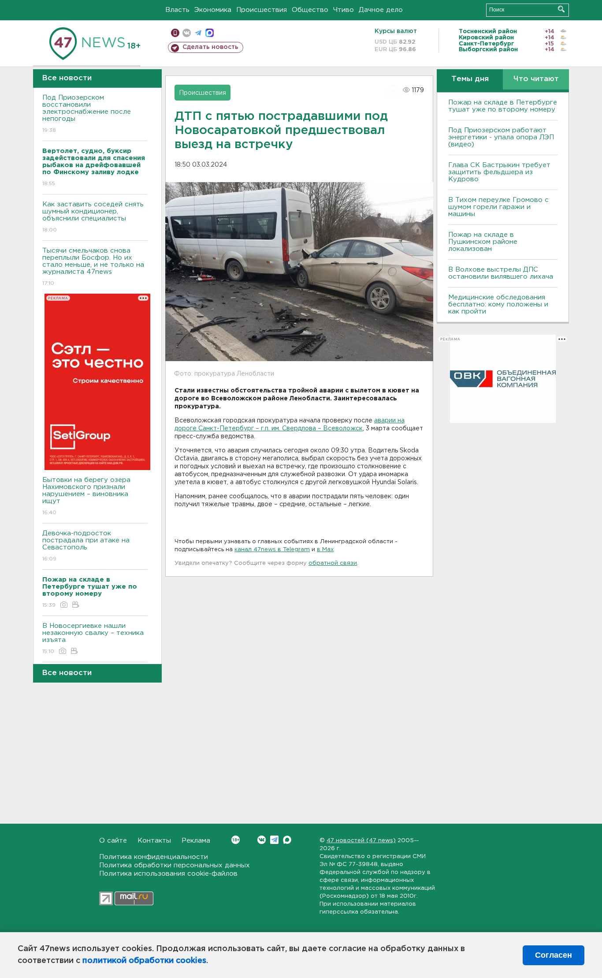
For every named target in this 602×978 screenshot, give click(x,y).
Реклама (196, 841)
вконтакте (186, 33)
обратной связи (332, 563)
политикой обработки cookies (144, 960)
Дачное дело (381, 10)
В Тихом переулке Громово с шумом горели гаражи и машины (498, 207)
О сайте (113, 841)
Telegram (274, 840)
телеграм (198, 33)
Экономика (212, 10)
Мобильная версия (175, 33)
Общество (310, 10)
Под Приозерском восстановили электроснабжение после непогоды (86, 114)
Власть (177, 10)
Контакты (154, 841)
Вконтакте (261, 840)
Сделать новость (210, 47)
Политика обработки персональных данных (174, 865)
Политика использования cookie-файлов (168, 874)
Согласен (553, 955)
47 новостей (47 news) (361, 840)
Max (287, 840)
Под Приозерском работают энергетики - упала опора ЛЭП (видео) (501, 137)
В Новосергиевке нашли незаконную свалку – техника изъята (93, 638)
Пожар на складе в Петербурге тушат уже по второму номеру (502, 106)
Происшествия (261, 10)
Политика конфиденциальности (153, 857)
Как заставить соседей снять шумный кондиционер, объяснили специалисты (93, 217)
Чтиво (343, 10)
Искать (561, 9)
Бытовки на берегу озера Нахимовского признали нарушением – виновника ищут (86, 496)
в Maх (325, 549)
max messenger (209, 33)
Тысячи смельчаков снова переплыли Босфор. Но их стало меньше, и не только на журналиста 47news (93, 267)
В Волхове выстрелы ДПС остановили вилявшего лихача (500, 273)
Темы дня (470, 79)
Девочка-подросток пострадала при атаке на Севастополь (86, 545)
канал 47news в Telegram (272, 549)
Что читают (536, 79)
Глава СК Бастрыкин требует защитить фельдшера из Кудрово (499, 172)
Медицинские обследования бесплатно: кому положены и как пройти (498, 304)
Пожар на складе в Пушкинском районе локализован (482, 242)
